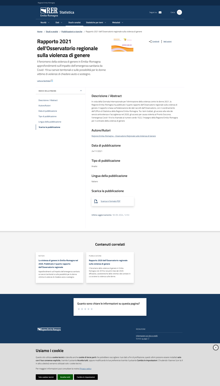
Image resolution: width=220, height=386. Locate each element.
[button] (179, 12)
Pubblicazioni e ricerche (71, 31)
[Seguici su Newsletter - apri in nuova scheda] (159, 12)
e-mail (144, 338)
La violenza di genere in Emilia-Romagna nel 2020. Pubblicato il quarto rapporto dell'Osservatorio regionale (58, 264)
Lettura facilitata (43, 80)
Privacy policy (85, 368)
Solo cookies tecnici (46, 377)
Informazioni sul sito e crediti (147, 335)
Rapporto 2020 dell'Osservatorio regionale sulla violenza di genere (108, 262)
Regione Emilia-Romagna (46, 2)
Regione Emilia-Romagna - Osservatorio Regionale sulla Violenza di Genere (124, 136)
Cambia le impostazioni (86, 377)
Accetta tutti (65, 377)
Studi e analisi (52, 31)
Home (39, 31)
